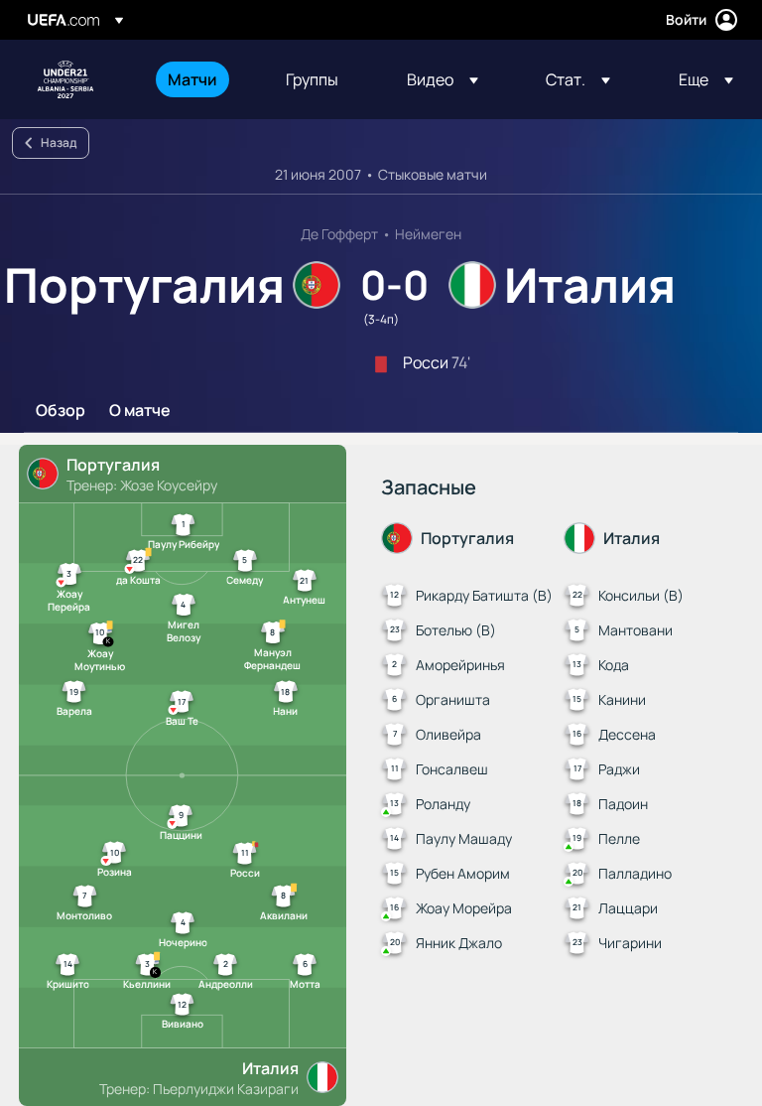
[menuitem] (202, 79)
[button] (442, 79)
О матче (140, 411)
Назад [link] (58, 142)
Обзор (60, 411)
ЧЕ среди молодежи (65, 79)
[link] (192, 79)
